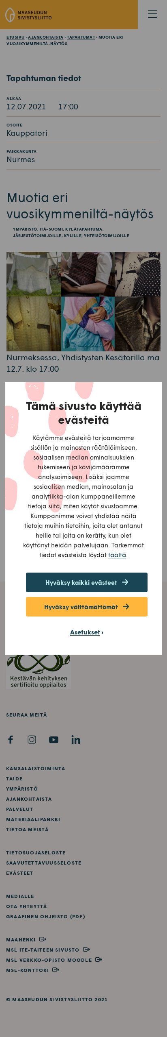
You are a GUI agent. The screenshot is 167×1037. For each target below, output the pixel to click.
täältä (117, 554)
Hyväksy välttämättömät (81, 606)
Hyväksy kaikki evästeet (81, 582)
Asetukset (85, 632)
